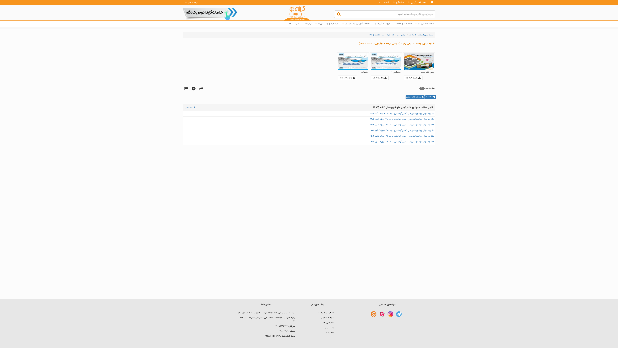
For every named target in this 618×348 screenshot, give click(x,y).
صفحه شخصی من (426, 23)
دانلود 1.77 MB (346, 77)
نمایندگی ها (398, 2)
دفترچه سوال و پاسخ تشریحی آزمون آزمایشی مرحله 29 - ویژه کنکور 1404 (402, 130)
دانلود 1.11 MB (378, 77)
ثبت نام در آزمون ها (417, 2)
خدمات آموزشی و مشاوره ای (357, 23)
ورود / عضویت (191, 2)
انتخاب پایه (384, 2)
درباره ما (308, 23)
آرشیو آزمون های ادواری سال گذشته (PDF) (387, 35)
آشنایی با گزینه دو (326, 312)
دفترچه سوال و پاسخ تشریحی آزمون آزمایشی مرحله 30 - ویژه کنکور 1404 (402, 113)
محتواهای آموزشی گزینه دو (421, 35)
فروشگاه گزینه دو (382, 23)
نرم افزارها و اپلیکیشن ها (328, 23)
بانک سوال (329, 327)
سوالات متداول (327, 317)
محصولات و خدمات (403, 23)
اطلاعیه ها (329, 332)
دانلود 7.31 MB (412, 77)
